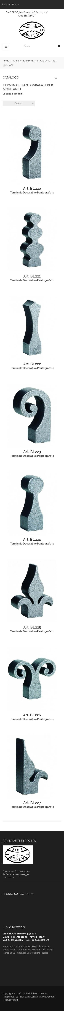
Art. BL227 (32, 803)
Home (6, 60)
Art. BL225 (32, 627)
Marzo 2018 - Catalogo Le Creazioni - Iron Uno (27, 946)
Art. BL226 (32, 715)
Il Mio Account (9, 4)
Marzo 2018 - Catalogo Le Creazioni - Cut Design (28, 949)
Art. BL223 (32, 452)
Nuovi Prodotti (11, 1000)
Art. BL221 (32, 276)
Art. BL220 (32, 188)
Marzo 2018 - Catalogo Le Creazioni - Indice (25, 952)
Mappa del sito (10, 996)
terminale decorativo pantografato (32, 192)
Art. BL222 (32, 364)
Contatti (35, 996)
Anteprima (8, 152)
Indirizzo (24, 996)
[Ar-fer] (32, 30)
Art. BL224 (32, 539)
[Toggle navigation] (6, 46)
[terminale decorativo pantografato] (32, 152)
